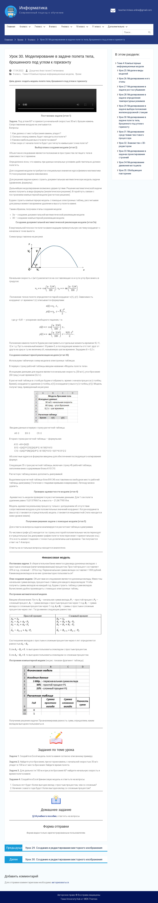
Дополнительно (116, 26)
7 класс (38, 26)
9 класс (65, 26)
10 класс (80, 26)
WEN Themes (90, 899)
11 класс (96, 26)
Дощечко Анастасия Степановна (46, 70)
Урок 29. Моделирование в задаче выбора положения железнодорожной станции (133, 109)
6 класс (23, 26)
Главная (11, 26)
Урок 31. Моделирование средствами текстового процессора (131, 134)
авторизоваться (60, 882)
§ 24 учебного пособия (44, 816)
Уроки (78, 74)
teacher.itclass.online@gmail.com (135, 10)
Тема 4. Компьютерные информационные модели (48, 74)
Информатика (33, 7)
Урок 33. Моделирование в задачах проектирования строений (132, 154)
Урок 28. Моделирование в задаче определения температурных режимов (132, 97)
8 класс (53, 26)
